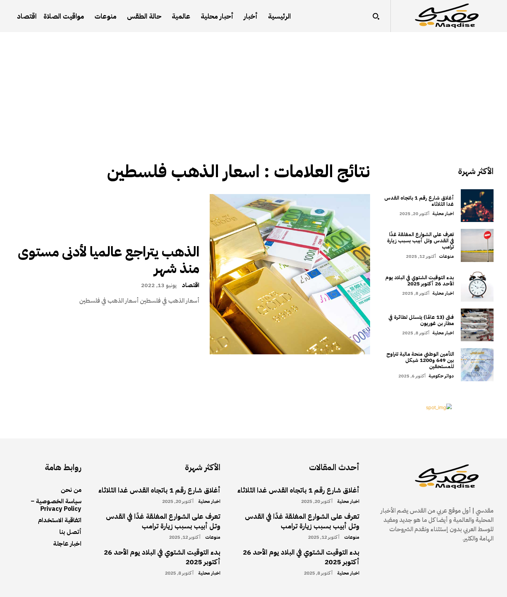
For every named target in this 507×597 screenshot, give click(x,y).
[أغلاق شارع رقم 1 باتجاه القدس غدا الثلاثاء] (477, 205)
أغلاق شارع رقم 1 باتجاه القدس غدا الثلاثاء (419, 201)
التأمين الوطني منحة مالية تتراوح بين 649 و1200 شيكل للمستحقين (420, 360)
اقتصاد (190, 285)
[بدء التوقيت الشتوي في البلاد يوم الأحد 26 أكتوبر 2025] (477, 285)
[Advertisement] (253, 84)
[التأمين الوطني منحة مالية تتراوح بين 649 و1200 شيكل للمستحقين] (477, 364)
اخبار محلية (443, 213)
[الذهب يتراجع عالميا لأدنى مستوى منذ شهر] (290, 274)
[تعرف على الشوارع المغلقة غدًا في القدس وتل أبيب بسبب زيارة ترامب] (477, 245)
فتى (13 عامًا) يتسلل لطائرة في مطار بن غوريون (421, 320)
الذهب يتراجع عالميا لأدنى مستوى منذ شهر (108, 260)
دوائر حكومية (441, 376)
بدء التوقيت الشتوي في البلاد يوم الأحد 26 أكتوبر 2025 (419, 280)
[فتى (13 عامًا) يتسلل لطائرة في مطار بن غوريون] (477, 324)
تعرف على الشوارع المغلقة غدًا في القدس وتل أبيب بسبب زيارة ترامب (420, 241)
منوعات (446, 256)
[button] (376, 16)
